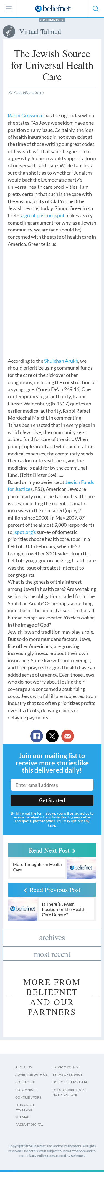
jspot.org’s (24, 532)
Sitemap (22, 1117)
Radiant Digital (29, 1124)
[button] (95, 8)
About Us (23, 1067)
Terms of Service (67, 1074)
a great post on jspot (43, 215)
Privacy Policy (65, 1067)
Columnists (52, 20)
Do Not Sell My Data (69, 1082)
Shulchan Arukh (61, 361)
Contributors (28, 1097)
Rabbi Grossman (26, 115)
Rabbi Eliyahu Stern (28, 92)
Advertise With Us (31, 1074)
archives (52, 937)
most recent (52, 953)
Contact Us (25, 1082)
